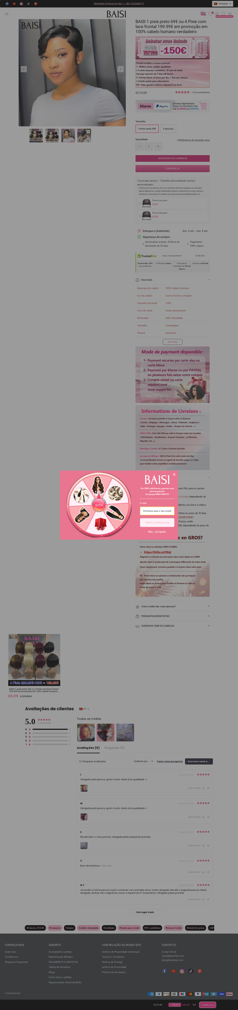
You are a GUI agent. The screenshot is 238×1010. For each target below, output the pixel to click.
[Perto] (174, 474)
